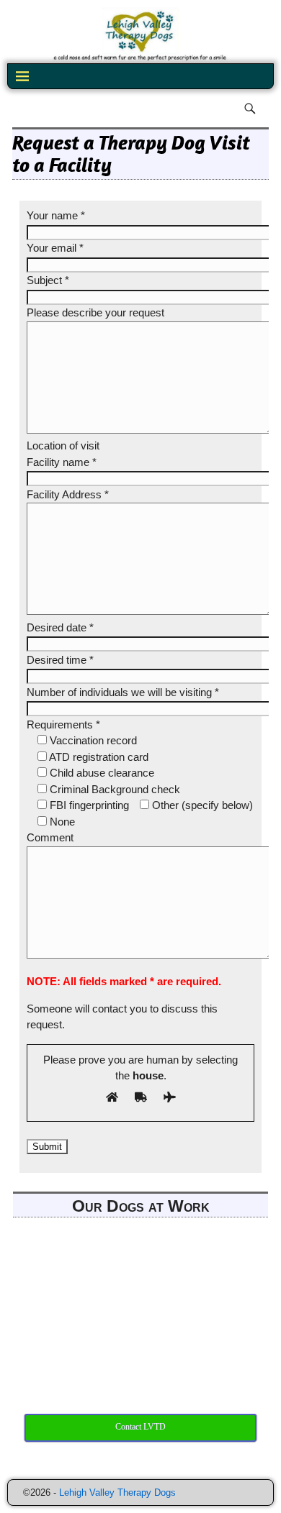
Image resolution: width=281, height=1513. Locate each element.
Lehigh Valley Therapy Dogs (117, 1492)
